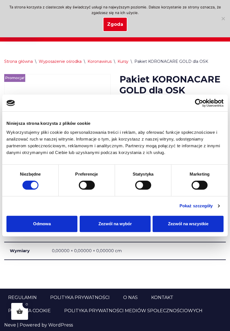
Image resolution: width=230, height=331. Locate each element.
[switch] (87, 185)
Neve (10, 325)
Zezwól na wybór (115, 223)
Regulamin (22, 297)
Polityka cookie (29, 310)
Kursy (123, 61)
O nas (130, 297)
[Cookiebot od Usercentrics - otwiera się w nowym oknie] (199, 103)
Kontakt (162, 297)
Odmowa (42, 223)
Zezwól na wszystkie (188, 223)
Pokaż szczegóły (196, 205)
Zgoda (115, 24)
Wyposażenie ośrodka (60, 61)
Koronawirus (100, 61)
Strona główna (18, 61)
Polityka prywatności (80, 297)
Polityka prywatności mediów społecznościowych (133, 310)
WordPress (60, 325)
